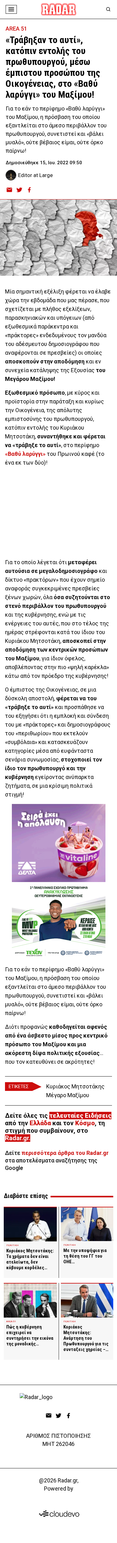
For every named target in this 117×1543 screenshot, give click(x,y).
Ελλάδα (40, 1123)
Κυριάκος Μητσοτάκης (75, 1086)
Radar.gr (17, 1138)
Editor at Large (35, 175)
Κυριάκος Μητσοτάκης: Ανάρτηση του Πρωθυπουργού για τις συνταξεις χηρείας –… (86, 1338)
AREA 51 (16, 28)
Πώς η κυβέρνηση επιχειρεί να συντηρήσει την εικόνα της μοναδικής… (29, 1335)
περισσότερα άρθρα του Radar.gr (65, 1153)
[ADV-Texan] (58, 921)
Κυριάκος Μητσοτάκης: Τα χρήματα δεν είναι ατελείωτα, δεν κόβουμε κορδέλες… (30, 1259)
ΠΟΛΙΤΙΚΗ (12, 1245)
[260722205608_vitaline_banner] (58, 843)
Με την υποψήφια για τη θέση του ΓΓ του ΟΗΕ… (85, 1256)
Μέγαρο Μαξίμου (67, 1095)
